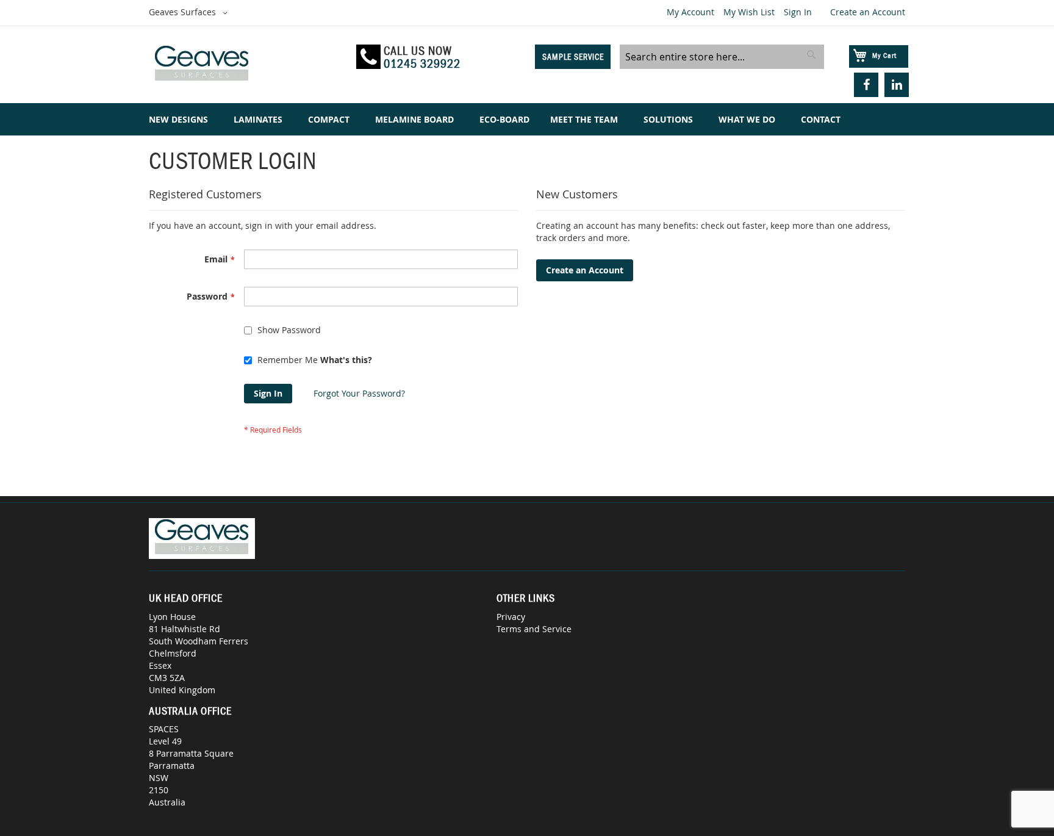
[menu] (527, 119)
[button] (190, 13)
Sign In (798, 12)
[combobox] (722, 57)
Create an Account (867, 12)
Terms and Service (534, 629)
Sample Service (573, 57)
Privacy (511, 616)
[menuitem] (181, 119)
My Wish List (749, 12)
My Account (690, 12)
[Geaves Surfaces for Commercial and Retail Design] (247, 65)
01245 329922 (422, 63)
